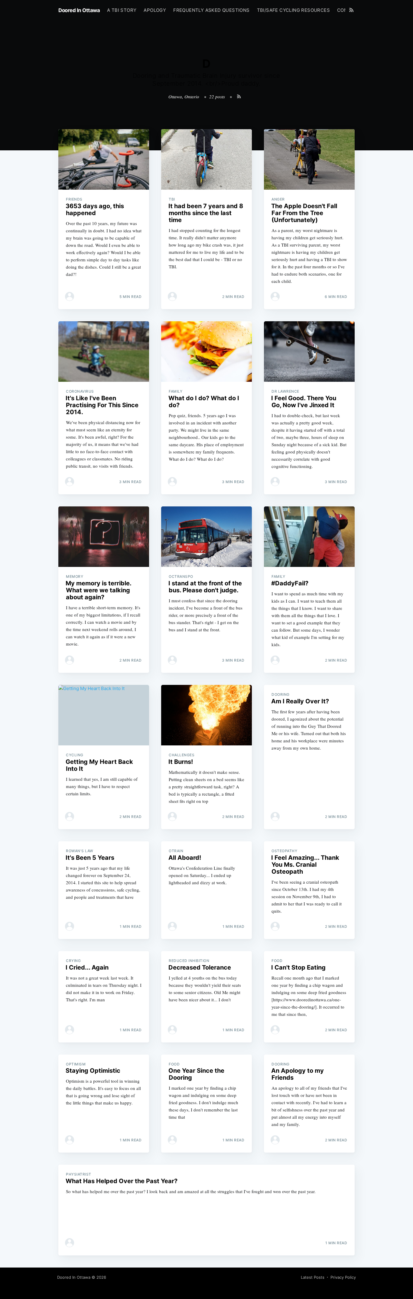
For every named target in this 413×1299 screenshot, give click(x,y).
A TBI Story (121, 10)
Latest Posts (312, 1277)
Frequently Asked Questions (211, 10)
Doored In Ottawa (79, 10)
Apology (155, 10)
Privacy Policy (343, 1277)
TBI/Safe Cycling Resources (293, 10)
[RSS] (351, 9)
